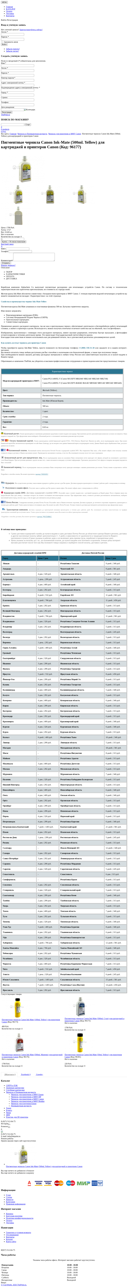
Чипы (8, 1113)
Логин (4, 68)
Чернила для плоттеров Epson (23, 1103)
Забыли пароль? (13, 49)
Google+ (39, 1074)
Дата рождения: (7, 107)
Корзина (9, 1214)
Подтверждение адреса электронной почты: (20, 88)
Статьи (9, 1197)
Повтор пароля (8, 78)
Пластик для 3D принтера (17, 1117)
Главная (9, 7)
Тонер (8, 1108)
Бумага (9, 1110)
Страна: (4, 97)
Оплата (9, 11)
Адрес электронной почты (13, 83)
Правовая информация (15, 1204)
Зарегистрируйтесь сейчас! (31, 30)
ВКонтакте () (10, 1074)
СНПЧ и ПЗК (12, 1085)
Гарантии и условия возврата (18, 1232)
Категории (10, 1202)
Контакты (10, 16)
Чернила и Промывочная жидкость (32, 134)
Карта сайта (11, 1241)
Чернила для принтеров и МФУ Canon (64, 134)
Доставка (10, 13)
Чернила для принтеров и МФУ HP (26, 1097)
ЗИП (8, 1115)
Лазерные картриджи (15, 1088)
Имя (3, 63)
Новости (9, 1199)
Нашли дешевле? (8, 265)
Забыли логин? (12, 51)
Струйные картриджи (15, 1090)
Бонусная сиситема (14, 1216)
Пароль (5, 73)
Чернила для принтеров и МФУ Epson (27, 1094)
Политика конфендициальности (19, 1218)
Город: (4, 92)
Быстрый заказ (7, 244)
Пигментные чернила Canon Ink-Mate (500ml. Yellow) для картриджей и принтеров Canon (44, 1166)
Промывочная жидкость (21, 1106)
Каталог (9, 1239)
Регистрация (6, 112)
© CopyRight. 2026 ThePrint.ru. (14, 1285)
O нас (8, 1195)
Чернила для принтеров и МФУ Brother (27, 1101)
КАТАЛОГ (10, 9)
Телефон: (5, 102)
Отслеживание (12, 1235)
